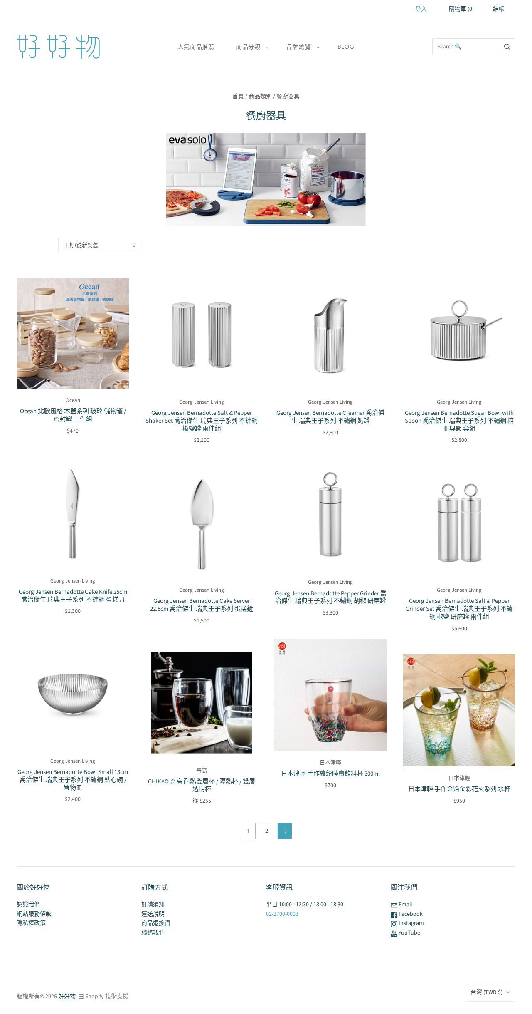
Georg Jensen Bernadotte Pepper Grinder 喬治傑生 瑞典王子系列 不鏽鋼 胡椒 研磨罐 (331, 597)
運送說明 (153, 914)
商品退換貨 (155, 923)
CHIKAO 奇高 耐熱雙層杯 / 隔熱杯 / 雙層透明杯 (201, 785)
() (461, 9)
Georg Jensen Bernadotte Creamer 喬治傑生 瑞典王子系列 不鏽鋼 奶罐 (330, 417)
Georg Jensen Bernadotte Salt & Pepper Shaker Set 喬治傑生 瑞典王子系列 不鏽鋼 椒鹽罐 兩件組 (201, 421)
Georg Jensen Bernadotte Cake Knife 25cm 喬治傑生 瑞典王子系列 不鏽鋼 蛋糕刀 (73, 596)
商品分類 (248, 46)
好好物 (67, 996)
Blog (346, 46)
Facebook (410, 914)
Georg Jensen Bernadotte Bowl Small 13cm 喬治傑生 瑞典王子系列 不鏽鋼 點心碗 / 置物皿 (72, 780)
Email (404, 904)
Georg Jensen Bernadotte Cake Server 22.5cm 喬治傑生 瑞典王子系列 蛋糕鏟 (201, 605)
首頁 (238, 96)
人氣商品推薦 (196, 46)
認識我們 (28, 904)
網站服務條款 (34, 914)
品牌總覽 (299, 46)
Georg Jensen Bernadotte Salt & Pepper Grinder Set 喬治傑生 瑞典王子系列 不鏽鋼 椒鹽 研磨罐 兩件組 (459, 609)
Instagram (410, 923)
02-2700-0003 (282, 914)
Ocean (73, 400)
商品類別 (260, 96)
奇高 (201, 770)
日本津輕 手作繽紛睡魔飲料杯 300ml (330, 773)
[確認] (507, 46)
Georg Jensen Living (201, 402)
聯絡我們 (153, 933)
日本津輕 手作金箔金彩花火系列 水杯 (459, 789)
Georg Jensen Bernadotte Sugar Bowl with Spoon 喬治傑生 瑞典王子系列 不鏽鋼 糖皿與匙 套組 (459, 421)
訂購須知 (153, 904)
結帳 (499, 9)
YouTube (408, 933)
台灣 (486, 992)
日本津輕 (330, 762)
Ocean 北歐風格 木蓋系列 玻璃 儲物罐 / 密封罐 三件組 (73, 415)
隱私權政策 (31, 923)
